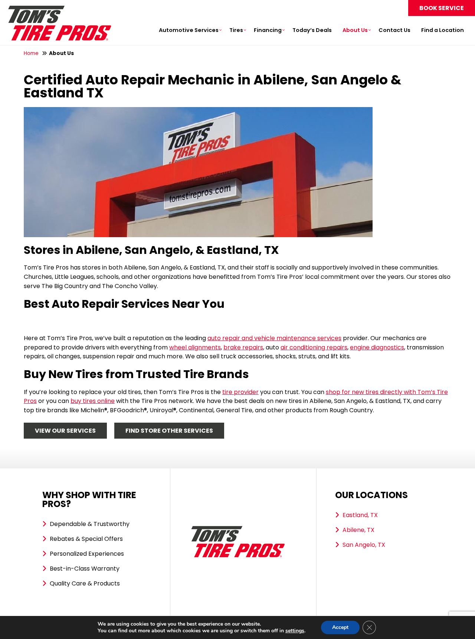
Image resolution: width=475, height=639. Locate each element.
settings (294, 630)
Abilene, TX (358, 530)
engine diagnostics (377, 347)
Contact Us (394, 30)
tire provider (240, 392)
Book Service (441, 8)
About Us (355, 30)
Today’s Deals (312, 30)
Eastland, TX (360, 515)
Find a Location (442, 30)
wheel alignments (195, 347)
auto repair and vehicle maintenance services (274, 338)
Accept (340, 627)
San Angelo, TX (364, 544)
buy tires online (93, 401)
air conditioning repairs (314, 347)
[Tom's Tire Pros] (59, 9)
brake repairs (243, 347)
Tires (236, 30)
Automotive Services (189, 30)
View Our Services (65, 430)
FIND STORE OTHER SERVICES (169, 430)
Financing (268, 30)
